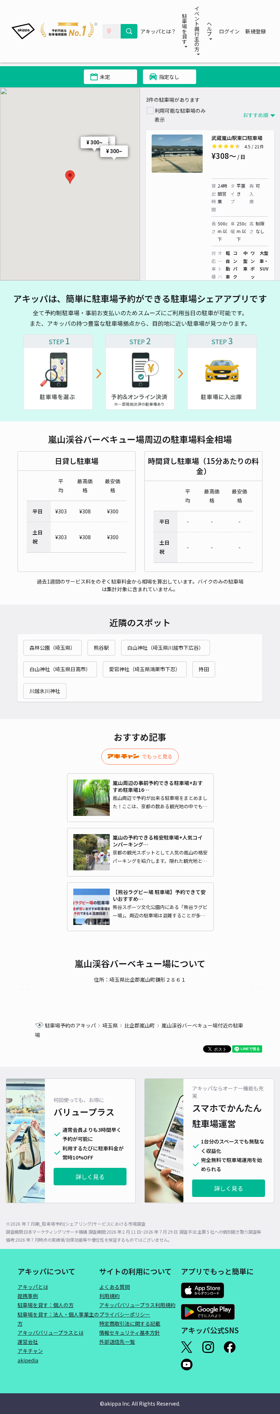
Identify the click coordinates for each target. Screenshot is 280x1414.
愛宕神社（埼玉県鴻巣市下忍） (144, 669)
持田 (204, 669)
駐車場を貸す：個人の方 (46, 1305)
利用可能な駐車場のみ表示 (180, 115)
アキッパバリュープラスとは (50, 1332)
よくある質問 (114, 1286)
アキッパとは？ (158, 31)
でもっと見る (157, 756)
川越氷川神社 (45, 690)
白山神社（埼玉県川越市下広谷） (165, 647)
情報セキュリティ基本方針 (129, 1332)
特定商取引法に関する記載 (129, 1323)
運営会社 (28, 1341)
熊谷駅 (101, 647)
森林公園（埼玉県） (52, 647)
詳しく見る (90, 1176)
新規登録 (255, 31)
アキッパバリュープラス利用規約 (137, 1305)
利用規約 (109, 1295)
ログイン (229, 31)
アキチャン (30, 1350)
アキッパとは (33, 1286)
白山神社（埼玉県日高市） (60, 669)
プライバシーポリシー (124, 1314)
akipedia (28, 1360)
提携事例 (28, 1295)
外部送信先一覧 (117, 1341)
